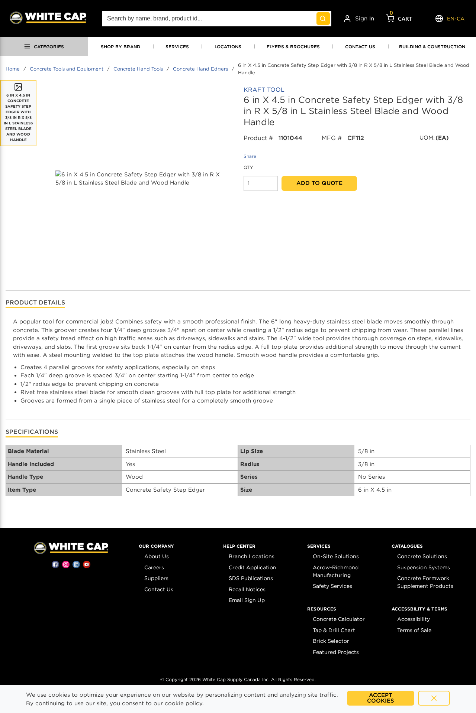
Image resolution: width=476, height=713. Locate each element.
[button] (156, 546)
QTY (248, 167)
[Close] (434, 698)
